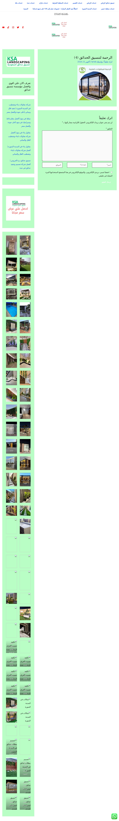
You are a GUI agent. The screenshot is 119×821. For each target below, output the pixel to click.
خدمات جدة (31, 3)
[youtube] (3, 27)
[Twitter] (18, 27)
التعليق (109, 129)
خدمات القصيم (77, 3)
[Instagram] (13, 27)
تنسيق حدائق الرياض (107, 3)
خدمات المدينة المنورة (89, 9)
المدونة (25, 9)
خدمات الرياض (91, 3)
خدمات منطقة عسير (107, 9)
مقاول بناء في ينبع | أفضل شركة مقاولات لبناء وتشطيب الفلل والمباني (19, 136)
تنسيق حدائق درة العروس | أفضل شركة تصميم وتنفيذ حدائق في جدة (20, 164)
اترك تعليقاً (108, 62)
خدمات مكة (18, 3)
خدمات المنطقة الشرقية (60, 3)
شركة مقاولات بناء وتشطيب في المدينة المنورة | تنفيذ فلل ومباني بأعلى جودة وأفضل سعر (19, 108)
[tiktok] (8, 27)
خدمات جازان (43, 3)
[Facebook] (23, 27)
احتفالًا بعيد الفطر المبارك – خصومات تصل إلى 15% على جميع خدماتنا (55, 9)
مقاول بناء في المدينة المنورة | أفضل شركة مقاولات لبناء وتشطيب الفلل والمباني (19, 150)
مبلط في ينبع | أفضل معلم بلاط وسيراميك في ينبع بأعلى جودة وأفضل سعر (19, 122)
